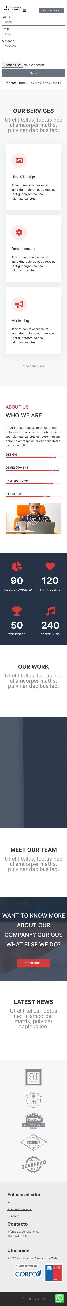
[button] (24, 10)
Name (6, 16)
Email (5, 28)
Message (8, 41)
